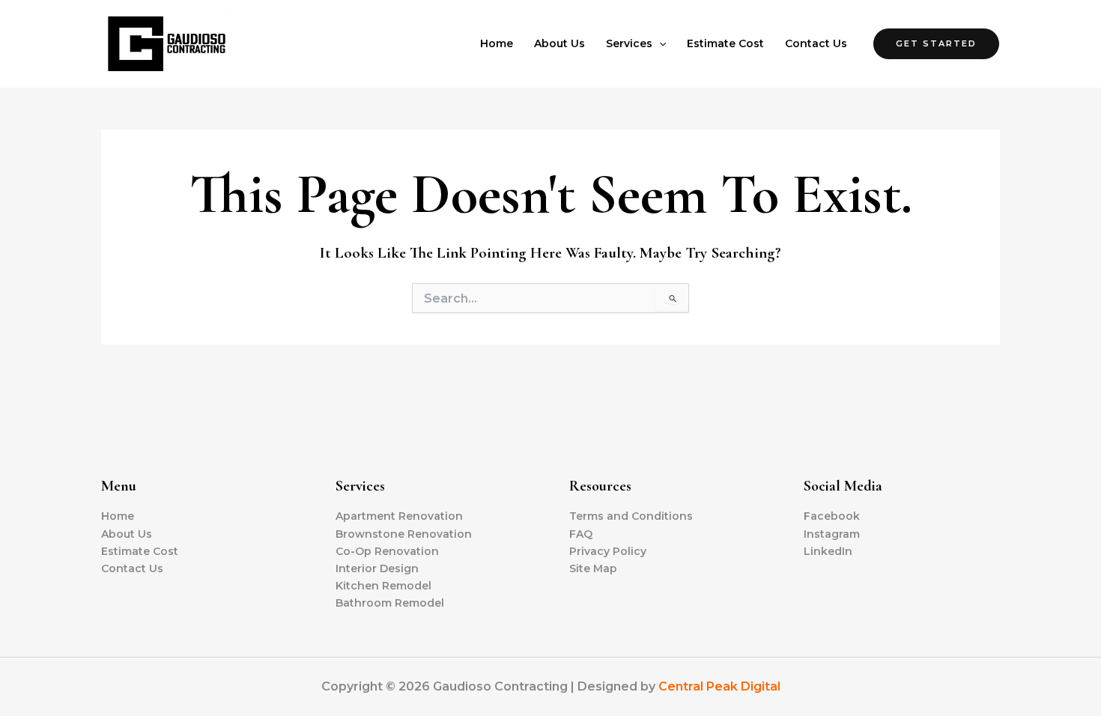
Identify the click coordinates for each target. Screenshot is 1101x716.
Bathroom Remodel (390, 603)
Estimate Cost (725, 43)
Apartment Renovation (399, 516)
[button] (659, 43)
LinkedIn (828, 551)
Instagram (832, 534)
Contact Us (816, 43)
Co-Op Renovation (387, 551)
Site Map (593, 568)
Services (629, 43)
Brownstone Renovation (404, 534)
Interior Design (377, 568)
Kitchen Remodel (383, 585)
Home (496, 43)
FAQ (580, 534)
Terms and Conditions (631, 516)
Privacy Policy (607, 551)
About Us (559, 43)
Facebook (832, 516)
